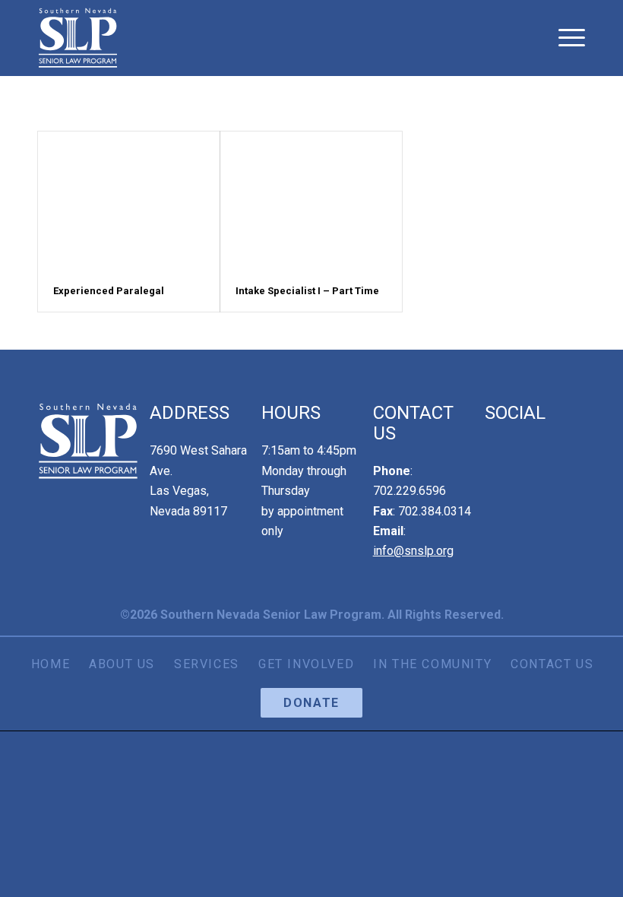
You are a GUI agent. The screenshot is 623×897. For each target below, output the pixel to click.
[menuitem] (568, 38)
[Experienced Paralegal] (129, 201)
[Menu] (568, 38)
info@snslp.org (413, 551)
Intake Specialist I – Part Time (307, 290)
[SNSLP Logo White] (78, 38)
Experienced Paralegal (108, 290)
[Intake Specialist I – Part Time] (311, 201)
